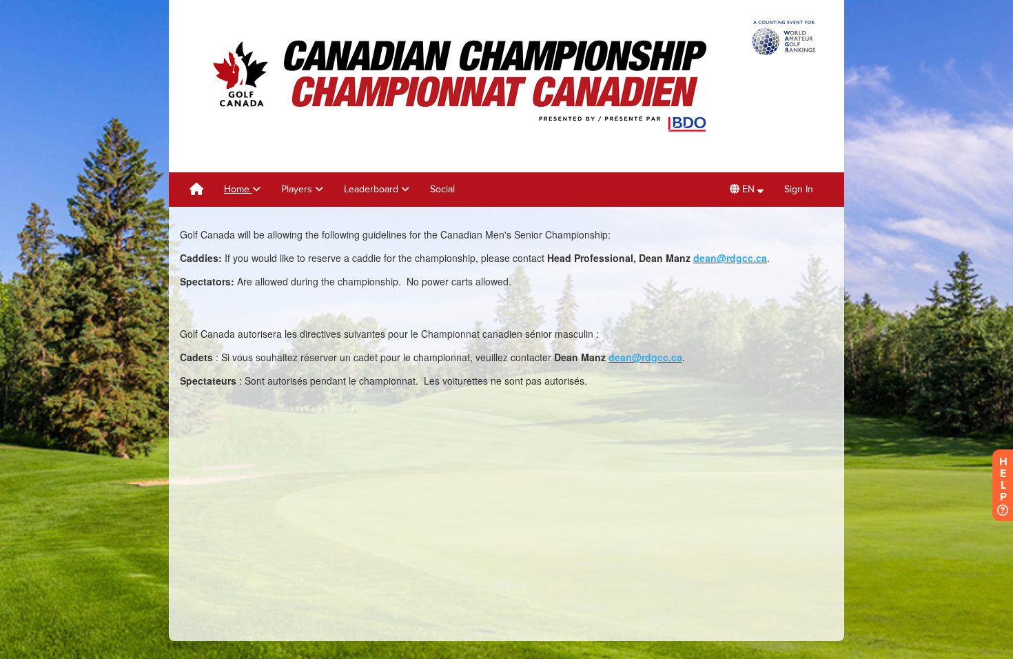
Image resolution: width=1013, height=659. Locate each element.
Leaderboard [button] (372, 189)
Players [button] (298, 189)
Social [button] (442, 189)
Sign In (798, 189)
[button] (746, 189)
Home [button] (238, 189)
